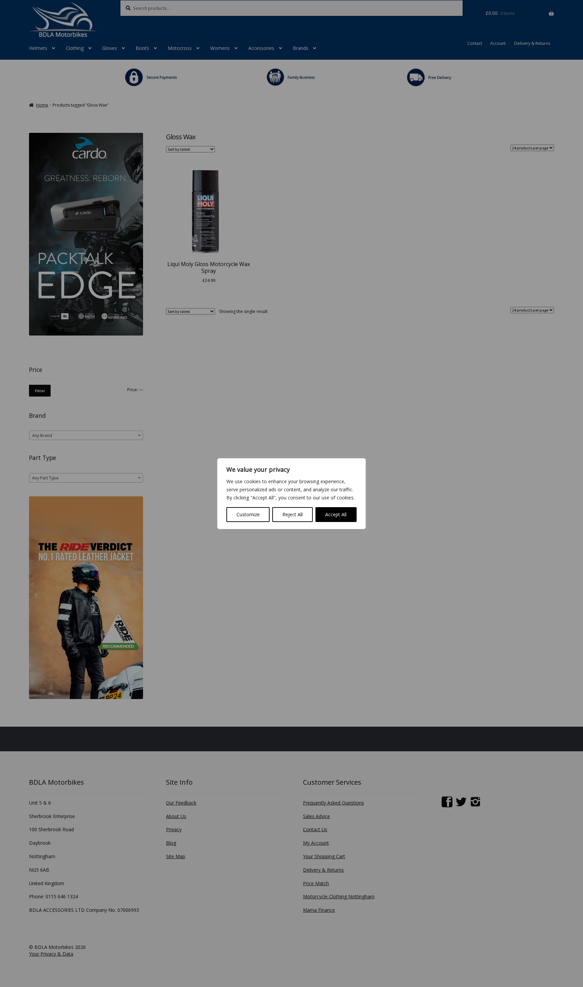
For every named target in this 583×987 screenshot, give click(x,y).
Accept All (335, 514)
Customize (248, 514)
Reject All (292, 514)
